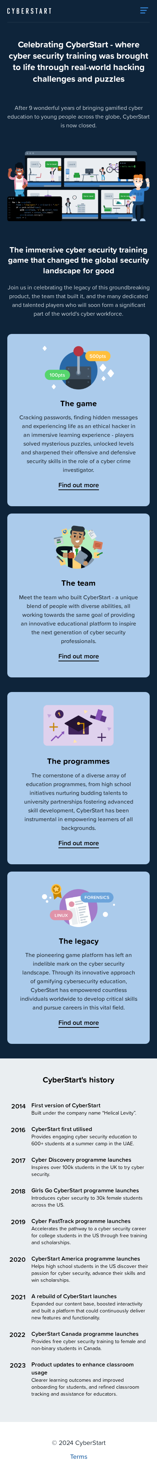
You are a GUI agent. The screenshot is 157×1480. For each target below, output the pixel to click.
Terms (78, 1456)
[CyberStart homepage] (29, 11)
